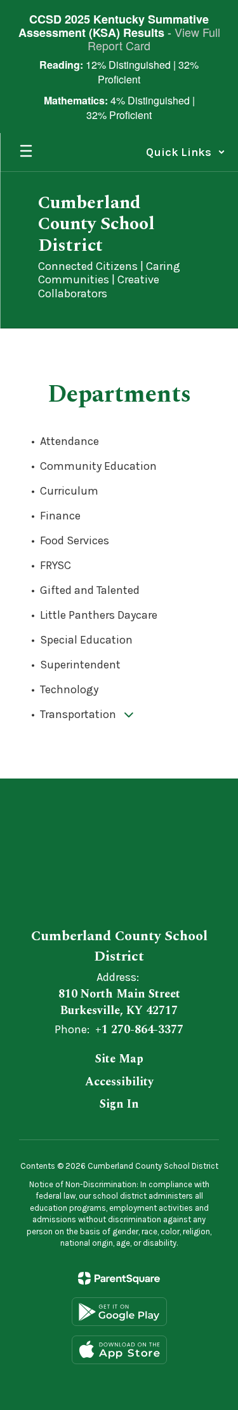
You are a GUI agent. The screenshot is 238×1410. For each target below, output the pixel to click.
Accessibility (119, 1081)
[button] (185, 152)
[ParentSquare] (119, 1278)
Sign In (119, 1104)
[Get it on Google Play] (119, 1311)
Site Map (119, 1059)
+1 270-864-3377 (139, 1029)
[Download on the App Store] (119, 1350)
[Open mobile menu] (26, 152)
